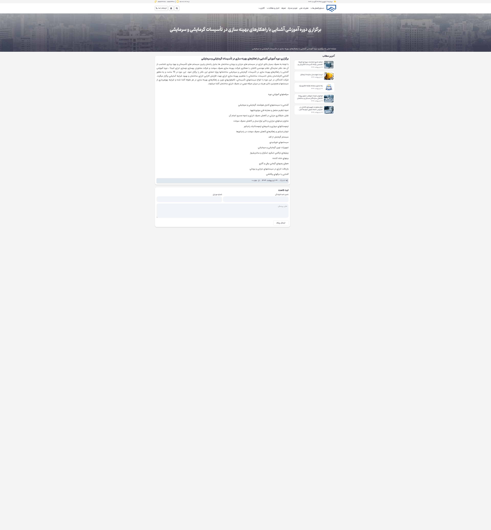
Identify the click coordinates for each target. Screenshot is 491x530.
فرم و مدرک (292, 8)
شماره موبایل (217, 194)
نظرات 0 (254, 180)
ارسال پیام (281, 222)
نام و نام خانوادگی (282, 194)
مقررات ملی (303, 8)
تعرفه (283, 8)
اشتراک (282, 180)
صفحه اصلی (331, 48)
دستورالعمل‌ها (318, 8)
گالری (262, 8)
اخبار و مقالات (273, 8)
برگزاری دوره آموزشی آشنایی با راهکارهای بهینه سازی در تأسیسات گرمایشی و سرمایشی (288, 48)
